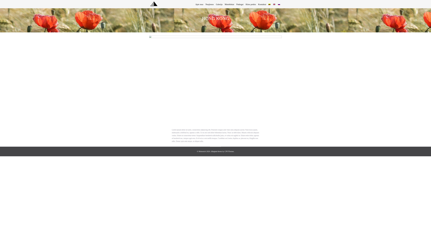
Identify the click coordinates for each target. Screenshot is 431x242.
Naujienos (210, 4)
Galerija (219, 4)
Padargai (239, 4)
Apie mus (199, 4)
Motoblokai (229, 4)
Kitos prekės (251, 4)
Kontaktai (262, 4)
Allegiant (214, 151)
